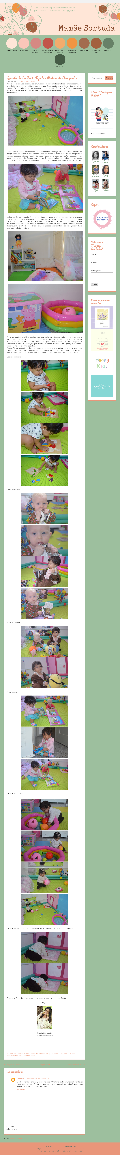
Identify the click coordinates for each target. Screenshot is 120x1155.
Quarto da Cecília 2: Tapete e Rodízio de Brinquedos (42, 78)
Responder (21, 1089)
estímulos (20, 1054)
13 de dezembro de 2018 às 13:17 (37, 1079)
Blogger (79, 1146)
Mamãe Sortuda (58, 1146)
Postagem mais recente (13, 1065)
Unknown (20, 1079)
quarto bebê (53, 1054)
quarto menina (64, 1054)
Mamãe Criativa (30, 1054)
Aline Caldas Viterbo (27, 81)
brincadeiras (11, 1054)
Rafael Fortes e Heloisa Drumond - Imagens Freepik (64, 1149)
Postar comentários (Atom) (21, 1138)
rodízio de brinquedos (27, 1056)
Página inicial (45, 1065)
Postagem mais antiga (76, 1065)
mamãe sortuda (42, 1054)
